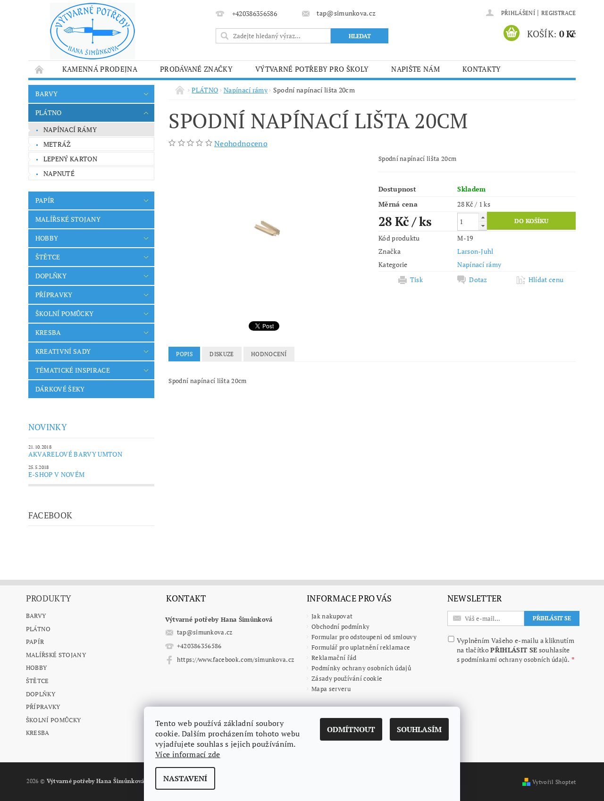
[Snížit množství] (482, 225)
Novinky (47, 427)
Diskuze (222, 354)
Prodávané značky (196, 69)
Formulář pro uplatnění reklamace (360, 647)
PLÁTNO (48, 112)
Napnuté (59, 173)
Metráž (57, 144)
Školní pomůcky (53, 720)
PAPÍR (45, 200)
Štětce (37, 680)
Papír (35, 641)
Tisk (416, 279)
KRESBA (48, 332)
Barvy (36, 615)
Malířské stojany (56, 655)
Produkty (49, 598)
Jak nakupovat (331, 616)
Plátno (38, 629)
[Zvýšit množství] (482, 217)
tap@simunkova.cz (205, 632)
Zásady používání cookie (346, 678)
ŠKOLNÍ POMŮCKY (64, 313)
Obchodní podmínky (340, 626)
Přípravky (43, 706)
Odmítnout (351, 729)
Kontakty (481, 69)
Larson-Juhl (475, 251)
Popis (184, 354)
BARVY (46, 93)
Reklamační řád (333, 657)
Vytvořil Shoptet (554, 782)
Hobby (36, 667)
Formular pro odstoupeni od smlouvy (364, 637)
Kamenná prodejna (99, 69)
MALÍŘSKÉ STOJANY (68, 219)
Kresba (38, 732)
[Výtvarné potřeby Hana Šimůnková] (92, 31)
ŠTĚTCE (47, 256)
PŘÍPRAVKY (54, 294)
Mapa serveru (331, 688)
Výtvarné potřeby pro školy (312, 69)
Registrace (558, 13)
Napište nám (415, 69)
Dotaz (478, 279)
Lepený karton (70, 158)
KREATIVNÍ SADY (63, 351)
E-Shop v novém (56, 474)
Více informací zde (187, 754)
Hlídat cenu (546, 279)
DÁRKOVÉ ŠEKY (60, 388)
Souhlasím (419, 729)
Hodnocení (269, 354)
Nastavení (185, 778)
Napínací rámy (70, 129)
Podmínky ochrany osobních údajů (361, 668)
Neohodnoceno (241, 143)
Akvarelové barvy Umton (75, 454)
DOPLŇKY (51, 275)
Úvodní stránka (39, 69)
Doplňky (40, 694)
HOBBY (47, 238)
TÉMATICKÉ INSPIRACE (72, 370)
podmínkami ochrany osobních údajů (514, 659)
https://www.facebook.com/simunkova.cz (235, 659)
